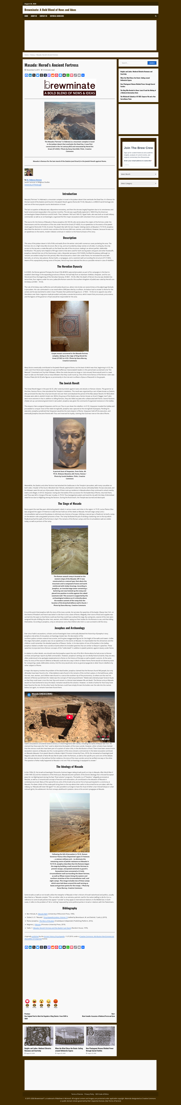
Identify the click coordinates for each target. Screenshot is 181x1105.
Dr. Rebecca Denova (34, 180)
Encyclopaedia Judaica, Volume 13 (55, 917)
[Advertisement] (83, 35)
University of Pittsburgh (33, 185)
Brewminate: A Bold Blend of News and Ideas (50, 10)
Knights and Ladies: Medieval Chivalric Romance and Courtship (38, 1049)
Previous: (46, 1016)
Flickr (82, 149)
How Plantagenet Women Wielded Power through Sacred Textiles (100, 1049)
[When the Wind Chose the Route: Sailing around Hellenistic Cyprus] (69, 1036)
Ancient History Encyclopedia (54, 936)
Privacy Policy (89, 1094)
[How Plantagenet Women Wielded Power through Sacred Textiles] (100, 1036)
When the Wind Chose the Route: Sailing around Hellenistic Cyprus (69, 1049)
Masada (38, 924)
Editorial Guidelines (57, 16)
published (35, 936)
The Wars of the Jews (46, 921)
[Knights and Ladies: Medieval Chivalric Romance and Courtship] (39, 1036)
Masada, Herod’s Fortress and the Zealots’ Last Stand (52, 928)
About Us (34, 16)
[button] (155, 16)
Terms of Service (77, 1094)
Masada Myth (43, 914)
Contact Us (43, 16)
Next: (98, 1015)
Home (26, 16)
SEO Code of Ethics (102, 1094)
